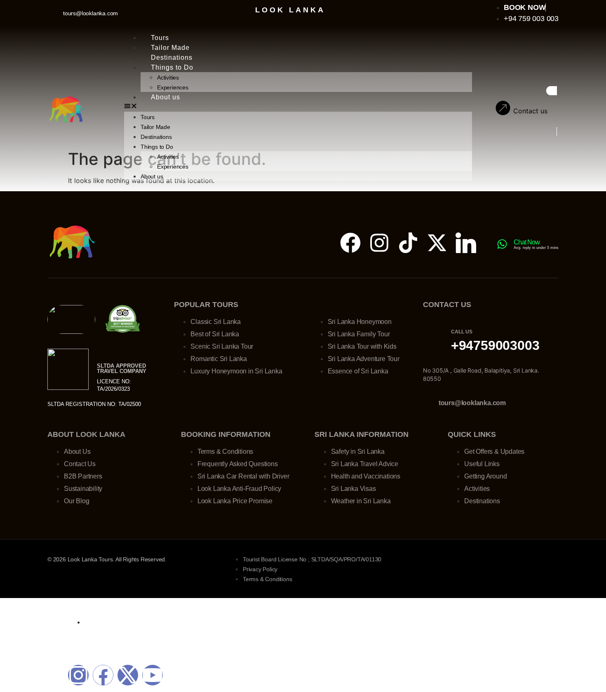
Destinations (172, 57)
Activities (168, 77)
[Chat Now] (502, 244)
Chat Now (527, 242)
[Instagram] (379, 242)
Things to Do (172, 67)
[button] (298, 107)
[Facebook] (350, 242)
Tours (160, 37)
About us (165, 97)
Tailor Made (170, 47)
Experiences (172, 87)
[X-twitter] (437, 242)
